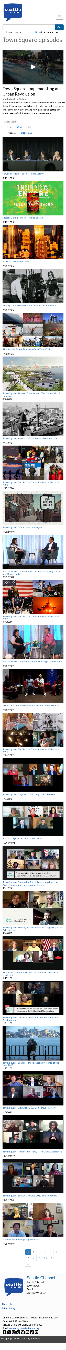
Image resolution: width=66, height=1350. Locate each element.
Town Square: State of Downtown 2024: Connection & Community (32, 394)
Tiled (28, 133)
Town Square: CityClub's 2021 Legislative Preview (29, 1107)
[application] (33, 67)
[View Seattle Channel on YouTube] (27, 1331)
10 (11, 127)
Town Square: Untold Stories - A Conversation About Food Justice (31, 1018)
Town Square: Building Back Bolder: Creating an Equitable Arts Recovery (33, 928)
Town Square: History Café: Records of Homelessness (31, 438)
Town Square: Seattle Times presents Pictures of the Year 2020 (31, 1064)
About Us (7, 1304)
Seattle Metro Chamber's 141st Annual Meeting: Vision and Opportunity (32, 572)
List (14, 133)
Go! (59, 27)
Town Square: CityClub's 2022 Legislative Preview (29, 794)
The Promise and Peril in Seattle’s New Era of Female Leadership (30, 973)
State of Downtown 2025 (16, 261)
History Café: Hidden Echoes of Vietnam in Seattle (29, 305)
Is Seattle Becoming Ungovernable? (21, 1239)
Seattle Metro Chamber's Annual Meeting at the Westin (32, 661)
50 (30, 127)
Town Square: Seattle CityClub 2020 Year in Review (30, 1195)
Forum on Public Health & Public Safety (23, 173)
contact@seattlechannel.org (24, 1328)
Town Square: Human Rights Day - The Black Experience (32, 1151)
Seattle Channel (41, 1277)
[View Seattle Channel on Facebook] (5, 1331)
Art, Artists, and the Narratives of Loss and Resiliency (31, 705)
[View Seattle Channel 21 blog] (32, 1331)
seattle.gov (14, 32)
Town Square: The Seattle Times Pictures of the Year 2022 (31, 617)
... (28, 1263)
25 (20, 127)
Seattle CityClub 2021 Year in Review (22, 838)
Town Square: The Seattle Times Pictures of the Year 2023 (31, 483)
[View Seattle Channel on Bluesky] (23, 1331)
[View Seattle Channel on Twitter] (9, 1331)
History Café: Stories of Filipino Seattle (23, 217)
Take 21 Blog (8, 1308)
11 (52, 1257)
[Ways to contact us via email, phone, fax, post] (37, 1331)
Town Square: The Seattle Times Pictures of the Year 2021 (31, 750)
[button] (33, 67)
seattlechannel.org (48, 32)
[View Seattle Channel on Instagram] (14, 1331)
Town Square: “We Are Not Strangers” (23, 527)
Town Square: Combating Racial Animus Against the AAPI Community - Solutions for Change (30, 883)
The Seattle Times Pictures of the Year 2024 (26, 349)
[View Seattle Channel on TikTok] (18, 1331)
